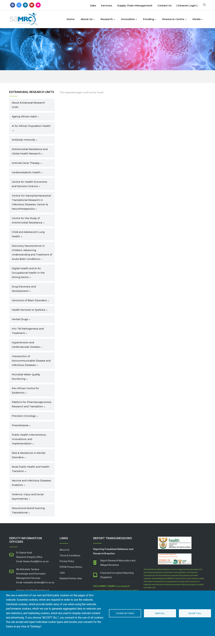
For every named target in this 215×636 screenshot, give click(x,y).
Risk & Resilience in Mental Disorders (28, 455)
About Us (86, 19)
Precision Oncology (24, 415)
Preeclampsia (20, 425)
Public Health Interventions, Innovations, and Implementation (29, 439)
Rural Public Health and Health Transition (30, 469)
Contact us (164, 5)
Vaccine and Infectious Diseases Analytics (31, 482)
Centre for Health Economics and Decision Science (29, 184)
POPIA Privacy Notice (71, 567)
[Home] (29, 18)
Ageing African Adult (24, 116)
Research (107, 19)
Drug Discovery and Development (24, 288)
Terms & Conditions (70, 555)
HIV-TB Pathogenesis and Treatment (28, 331)
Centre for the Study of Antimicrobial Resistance (27, 220)
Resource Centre (173, 19)
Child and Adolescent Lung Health (28, 234)
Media (196, 19)
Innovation (128, 19)
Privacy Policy (67, 561)
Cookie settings (125, 613)
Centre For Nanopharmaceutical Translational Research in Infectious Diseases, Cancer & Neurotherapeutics (31, 202)
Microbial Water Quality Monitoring (26, 376)
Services (106, 5)
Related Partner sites (71, 578)
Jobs (93, 5)
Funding (148, 19)
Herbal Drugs (20, 319)
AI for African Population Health (31, 125)
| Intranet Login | (187, 5)
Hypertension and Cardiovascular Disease (26, 344)
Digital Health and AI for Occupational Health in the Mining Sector (28, 273)
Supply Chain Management (134, 5)
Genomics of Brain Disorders (29, 300)
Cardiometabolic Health (26, 172)
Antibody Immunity (23, 139)
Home (71, 19)
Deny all (160, 613)
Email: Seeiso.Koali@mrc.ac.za (32, 561)
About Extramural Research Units (28, 105)
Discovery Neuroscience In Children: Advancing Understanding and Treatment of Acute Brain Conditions (32, 252)
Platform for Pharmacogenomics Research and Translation (31, 404)
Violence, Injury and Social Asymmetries (28, 496)
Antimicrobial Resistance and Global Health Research (30, 151)
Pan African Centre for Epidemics (25, 390)
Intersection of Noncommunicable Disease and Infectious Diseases (31, 361)
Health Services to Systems (28, 309)
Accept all (194, 613)
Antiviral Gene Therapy (26, 163)
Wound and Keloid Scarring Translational (28, 510)
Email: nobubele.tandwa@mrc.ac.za (35, 582)
